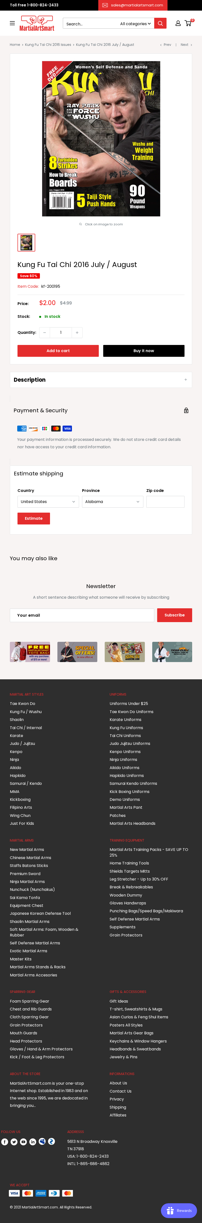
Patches (118, 815)
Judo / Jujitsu (22, 743)
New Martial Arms (27, 849)
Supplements (122, 927)
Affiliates (118, 1115)
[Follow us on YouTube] (23, 1141)
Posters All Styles (126, 1025)
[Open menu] (12, 23)
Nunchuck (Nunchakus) (32, 889)
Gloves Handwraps (128, 903)
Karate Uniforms (125, 719)
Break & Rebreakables (131, 887)
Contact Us (121, 1091)
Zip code (155, 490)
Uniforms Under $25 (129, 703)
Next (184, 44)
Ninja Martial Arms (27, 881)
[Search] (160, 23)
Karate (16, 735)
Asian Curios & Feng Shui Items (139, 1017)
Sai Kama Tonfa (25, 897)
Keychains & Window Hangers (138, 1041)
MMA (14, 791)
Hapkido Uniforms (127, 775)
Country (25, 490)
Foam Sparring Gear (29, 1001)
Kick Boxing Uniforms (130, 791)
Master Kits (21, 959)
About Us (118, 1083)
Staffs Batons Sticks (29, 865)
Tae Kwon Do (22, 703)
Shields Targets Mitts (130, 871)
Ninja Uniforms (123, 759)
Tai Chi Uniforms (125, 735)
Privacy (117, 1099)
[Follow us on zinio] (51, 1141)
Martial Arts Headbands (132, 823)
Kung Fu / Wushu (26, 712)
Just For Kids (22, 823)
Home (15, 44)
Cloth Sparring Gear (29, 1017)
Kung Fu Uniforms (126, 728)
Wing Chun (20, 815)
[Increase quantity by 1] (77, 332)
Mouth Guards (23, 1033)
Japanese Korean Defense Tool (40, 913)
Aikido (15, 768)
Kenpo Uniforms (125, 752)
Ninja (14, 759)
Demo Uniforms (125, 799)
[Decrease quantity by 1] (44, 332)
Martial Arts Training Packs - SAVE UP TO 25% (149, 852)
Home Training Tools (129, 863)
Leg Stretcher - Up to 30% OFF (139, 879)
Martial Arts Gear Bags (131, 1033)
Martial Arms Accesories (33, 975)
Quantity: (26, 332)
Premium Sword (25, 874)
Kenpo (16, 752)
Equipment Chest (26, 905)
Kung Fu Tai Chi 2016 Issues (48, 44)
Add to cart (58, 351)
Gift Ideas (119, 1001)
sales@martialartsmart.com (137, 5)
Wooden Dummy (126, 895)
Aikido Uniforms (124, 768)
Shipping (118, 1107)
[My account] (178, 23)
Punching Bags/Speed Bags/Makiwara (146, 911)
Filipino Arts (21, 807)
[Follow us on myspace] (42, 1141)
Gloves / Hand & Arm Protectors (41, 1049)
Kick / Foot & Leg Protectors (37, 1057)
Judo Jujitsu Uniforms (130, 743)
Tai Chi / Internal (26, 728)
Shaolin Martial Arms (30, 921)
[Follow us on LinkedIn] (32, 1141)
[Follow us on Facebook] (4, 1141)
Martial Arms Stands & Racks (38, 967)
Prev (167, 44)
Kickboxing (20, 799)
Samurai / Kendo (26, 783)
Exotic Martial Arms (28, 951)
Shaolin (17, 719)
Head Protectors (26, 1041)
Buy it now (144, 351)
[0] (188, 23)
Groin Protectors (126, 935)
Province (91, 490)
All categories (133, 24)
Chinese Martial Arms (30, 858)
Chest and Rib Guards (31, 1009)
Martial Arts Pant (126, 807)
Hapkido (18, 775)
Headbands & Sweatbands (135, 1049)
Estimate (34, 518)
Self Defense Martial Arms (35, 943)
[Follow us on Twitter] (14, 1141)
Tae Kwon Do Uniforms (131, 712)
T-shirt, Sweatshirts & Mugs (136, 1009)
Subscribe (175, 615)
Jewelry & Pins (123, 1057)
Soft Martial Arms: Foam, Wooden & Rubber (44, 932)
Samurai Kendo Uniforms (133, 783)
